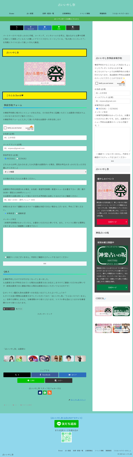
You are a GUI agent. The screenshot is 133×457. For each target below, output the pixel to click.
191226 (20, 309)
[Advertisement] (45, 330)
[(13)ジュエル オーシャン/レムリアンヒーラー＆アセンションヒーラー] (21, 358)
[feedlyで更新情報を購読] (45, 392)
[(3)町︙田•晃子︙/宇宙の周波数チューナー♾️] (33, 358)
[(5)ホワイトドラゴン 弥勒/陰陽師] (44, 358)
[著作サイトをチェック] (40, 392)
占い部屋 (68, 451)
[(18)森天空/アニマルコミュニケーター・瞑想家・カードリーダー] (68, 358)
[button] (73, 27)
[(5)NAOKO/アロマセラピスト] (9, 358)
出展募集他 (89, 451)
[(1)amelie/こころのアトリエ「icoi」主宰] (56, 358)
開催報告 (108, 451)
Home (60, 451)
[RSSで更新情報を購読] (49, 392)
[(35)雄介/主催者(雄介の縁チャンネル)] (80, 358)
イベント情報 (99, 451)
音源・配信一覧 (78, 451)
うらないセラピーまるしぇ (122, 451)
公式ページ (112, 222)
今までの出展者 (9, 309)
